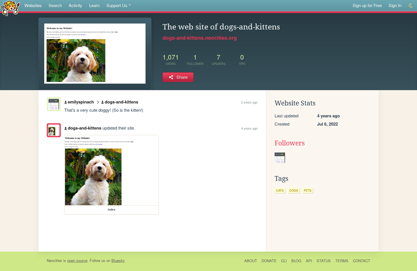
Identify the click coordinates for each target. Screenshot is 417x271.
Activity (75, 5)
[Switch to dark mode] (411, 5)
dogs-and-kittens (121, 102)
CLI (284, 260)
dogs (293, 190)
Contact (361, 260)
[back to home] (10, 8)
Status (324, 260)
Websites (33, 5)
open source (77, 260)
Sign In (395, 5)
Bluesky (118, 260)
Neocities (54, 260)
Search (55, 5)
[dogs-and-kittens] (54, 130)
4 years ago (249, 128)
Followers (290, 143)
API (309, 260)
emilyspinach (81, 102)
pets (307, 190)
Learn (94, 5)
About (250, 260)
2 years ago (249, 102)
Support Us (116, 5)
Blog (296, 260)
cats (280, 190)
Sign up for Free (367, 5)
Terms (341, 260)
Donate (269, 260)
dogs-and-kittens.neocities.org (200, 37)
